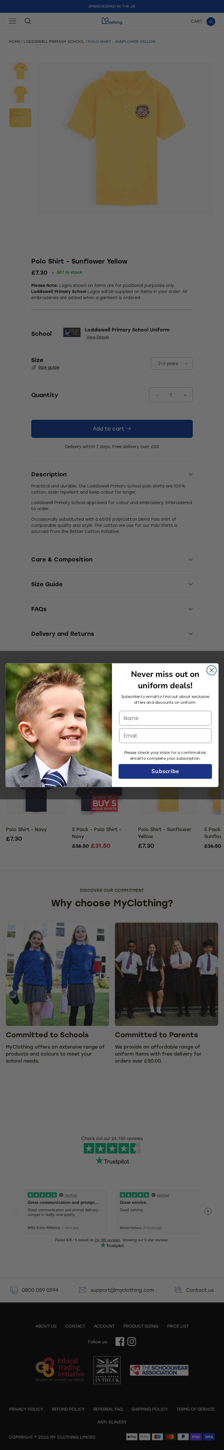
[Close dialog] (211, 670)
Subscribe (165, 771)
